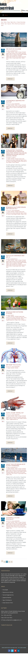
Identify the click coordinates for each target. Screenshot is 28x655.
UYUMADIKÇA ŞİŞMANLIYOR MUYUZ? (15, 101)
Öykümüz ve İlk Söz (8, 592)
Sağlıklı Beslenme (10, 320)
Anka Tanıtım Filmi (8, 602)
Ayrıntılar (10, 79)
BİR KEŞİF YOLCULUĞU (13, 365)
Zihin (2, 25)
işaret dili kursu (22, 654)
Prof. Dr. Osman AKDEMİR (13, 103)
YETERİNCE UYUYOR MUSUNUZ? (12, 518)
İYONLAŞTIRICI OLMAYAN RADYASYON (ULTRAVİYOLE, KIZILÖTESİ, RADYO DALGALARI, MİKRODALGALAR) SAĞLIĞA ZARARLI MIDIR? (16, 153)
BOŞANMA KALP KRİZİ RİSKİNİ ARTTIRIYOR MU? (16, 208)
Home (2, 22)
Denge (8, 22)
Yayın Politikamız (7, 600)
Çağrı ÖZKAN (10, 315)
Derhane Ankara (15, 654)
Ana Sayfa (5, 589)
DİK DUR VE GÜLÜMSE (13, 49)
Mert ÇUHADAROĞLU (12, 50)
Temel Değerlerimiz (8, 595)
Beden (5, 22)
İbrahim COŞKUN (11, 157)
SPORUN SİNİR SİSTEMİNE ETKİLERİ (14, 312)
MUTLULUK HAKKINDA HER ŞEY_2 (15, 256)
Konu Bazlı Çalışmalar (21, 53)
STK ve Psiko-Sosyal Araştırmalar (18, 23)
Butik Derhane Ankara (5, 654)
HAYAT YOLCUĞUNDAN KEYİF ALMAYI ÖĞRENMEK (15, 465)
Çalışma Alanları (7, 597)
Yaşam (9, 52)
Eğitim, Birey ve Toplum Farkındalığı (18, 22)
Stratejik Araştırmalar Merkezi (14, 56)
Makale (2, 23)
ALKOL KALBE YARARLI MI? (15, 413)
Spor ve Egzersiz (8, 23)
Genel (24, 107)
